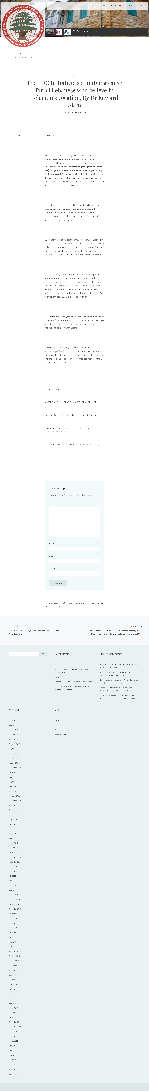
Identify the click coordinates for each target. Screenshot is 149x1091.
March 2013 (13, 951)
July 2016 (12, 772)
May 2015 (12, 834)
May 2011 (12, 1055)
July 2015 (12, 824)
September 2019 (15, 720)
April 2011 (12, 1060)
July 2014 (12, 876)
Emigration (118, 5)
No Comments (81, 112)
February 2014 (14, 899)
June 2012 (12, 994)
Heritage (131, 5)
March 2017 (13, 753)
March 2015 (13, 843)
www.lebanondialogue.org (57, 431)
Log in (56, 720)
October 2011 (14, 1031)
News (141, 5)
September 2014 (15, 871)
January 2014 (14, 904)
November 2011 (15, 1027)
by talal (17, 135)
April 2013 (12, 947)
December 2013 (15, 909)
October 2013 (14, 918)
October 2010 (14, 1074)
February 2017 (14, 758)
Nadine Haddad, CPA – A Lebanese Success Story (73, 682)
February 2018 (14, 744)
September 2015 (15, 815)
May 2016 (12, 782)
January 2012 (14, 1017)
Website (52, 568)
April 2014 (12, 890)
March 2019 (13, 730)
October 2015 (14, 810)
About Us (106, 5)
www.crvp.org (92, 444)
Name (52, 543)
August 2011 (13, 1041)
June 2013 (12, 937)
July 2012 (12, 989)
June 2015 (12, 829)
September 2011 (15, 1036)
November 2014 (15, 862)
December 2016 (15, 768)
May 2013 (12, 942)
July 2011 (12, 1046)
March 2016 (13, 791)
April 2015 (12, 838)
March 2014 (13, 895)
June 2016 (12, 777)
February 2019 (14, 735)
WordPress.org (60, 735)
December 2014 (15, 857)
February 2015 (14, 848)
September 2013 (15, 923)
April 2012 (12, 1003)
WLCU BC (77, 30)
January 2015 (14, 852)
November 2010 (15, 1069)
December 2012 (15, 965)
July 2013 (12, 932)
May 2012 (12, 998)
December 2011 (15, 1022)
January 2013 (14, 961)
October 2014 (14, 866)
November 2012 (15, 970)
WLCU (23, 52)
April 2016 (12, 786)
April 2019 (12, 725)
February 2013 (14, 956)
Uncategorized (68, 112)
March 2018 (13, 739)
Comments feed (60, 730)
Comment (53, 504)
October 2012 (14, 975)
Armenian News (90, 30)
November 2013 (15, 914)
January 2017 (14, 763)
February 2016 (14, 796)
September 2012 (15, 980)
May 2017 (12, 749)
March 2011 (13, 1064)
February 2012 (14, 1013)
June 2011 (12, 1050)
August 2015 (13, 819)
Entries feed (59, 725)
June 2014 (12, 881)
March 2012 (13, 1008)
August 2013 (13, 928)
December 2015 (15, 800)
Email (51, 556)
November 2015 (15, 805)
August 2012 (13, 984)
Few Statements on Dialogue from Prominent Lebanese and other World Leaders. (35, 630)
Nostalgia (57, 677)
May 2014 (12, 885)
